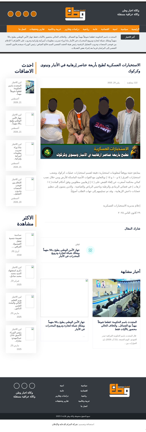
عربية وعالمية (54, 29)
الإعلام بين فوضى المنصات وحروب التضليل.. (16, 188)
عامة (95, 29)
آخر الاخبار (130, 37)
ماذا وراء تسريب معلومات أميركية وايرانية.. (17, 153)
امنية (115, 29)
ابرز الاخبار (16, 82)
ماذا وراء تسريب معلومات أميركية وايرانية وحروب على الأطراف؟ (40, 40)
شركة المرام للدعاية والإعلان (65, 424)
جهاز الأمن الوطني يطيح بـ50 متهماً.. (15, 121)
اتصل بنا (22, 29)
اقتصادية (105, 29)
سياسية (124, 29)
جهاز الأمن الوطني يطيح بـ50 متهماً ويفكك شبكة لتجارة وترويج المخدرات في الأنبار (61, 253)
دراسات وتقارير (72, 29)
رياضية (86, 29)
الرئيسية (135, 29)
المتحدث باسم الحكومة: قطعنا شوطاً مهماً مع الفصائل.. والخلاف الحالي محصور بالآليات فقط (75, 37)
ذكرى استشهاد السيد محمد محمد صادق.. (14, 273)
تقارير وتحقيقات (37, 29)
